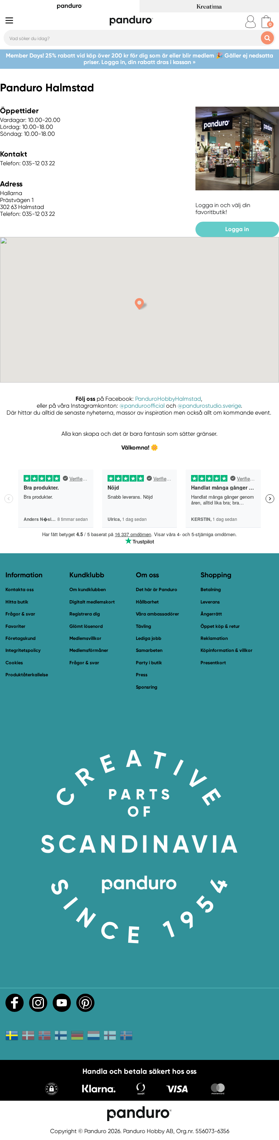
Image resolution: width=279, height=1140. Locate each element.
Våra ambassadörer (157, 614)
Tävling (143, 626)
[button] (51, 1089)
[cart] (266, 21)
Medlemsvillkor (85, 638)
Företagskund (20, 638)
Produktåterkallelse (26, 674)
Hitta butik (16, 602)
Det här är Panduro (156, 589)
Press (141, 674)
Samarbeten (149, 650)
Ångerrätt (211, 614)
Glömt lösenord (86, 626)
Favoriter (15, 626)
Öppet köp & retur (220, 626)
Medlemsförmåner (88, 650)
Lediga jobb (148, 638)
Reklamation (214, 638)
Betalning (211, 589)
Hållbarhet (147, 602)
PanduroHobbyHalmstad (168, 398)
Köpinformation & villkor (226, 650)
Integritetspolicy (23, 650)
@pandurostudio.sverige (209, 405)
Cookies (14, 662)
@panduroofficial (142, 405)
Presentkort (213, 662)
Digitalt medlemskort (92, 602)
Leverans (210, 602)
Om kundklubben (87, 589)
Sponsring (146, 687)
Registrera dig (84, 614)
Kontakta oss (19, 589)
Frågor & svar (20, 614)
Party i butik (149, 662)
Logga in (237, 229)
